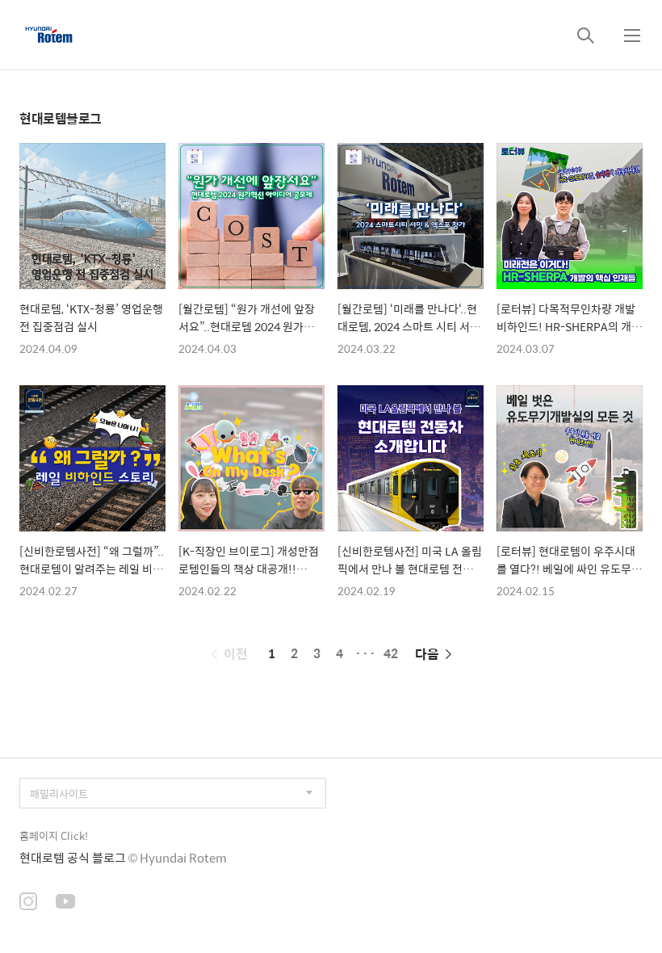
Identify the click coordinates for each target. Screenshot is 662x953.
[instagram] (28, 902)
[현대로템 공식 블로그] (48, 34)
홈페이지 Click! (53, 835)
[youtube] (65, 902)
